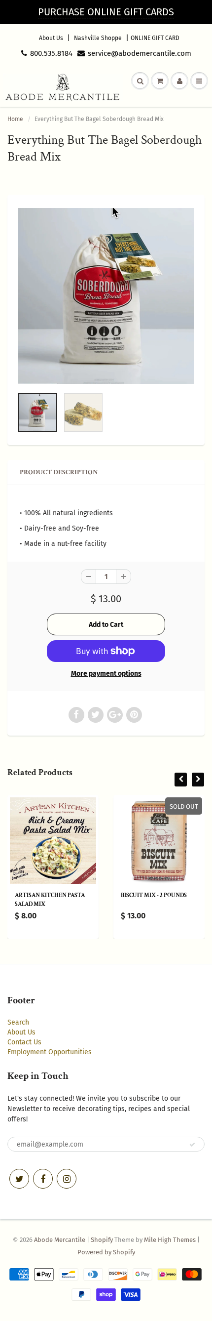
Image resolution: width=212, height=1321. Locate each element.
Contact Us (24, 1042)
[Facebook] (43, 1179)
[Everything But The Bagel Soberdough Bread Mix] (106, 296)
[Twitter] (19, 1179)
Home (15, 119)
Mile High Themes (170, 1239)
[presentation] (181, 779)
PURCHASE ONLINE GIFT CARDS (106, 12)
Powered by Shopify (106, 1252)
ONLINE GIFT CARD (155, 38)
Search (18, 1022)
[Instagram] (66, 1179)
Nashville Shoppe (98, 38)
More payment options (106, 673)
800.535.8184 (51, 53)
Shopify (102, 1239)
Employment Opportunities (49, 1052)
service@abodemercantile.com (139, 53)
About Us (51, 38)
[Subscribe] (192, 1145)
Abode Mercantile (59, 1239)
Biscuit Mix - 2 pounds (154, 895)
